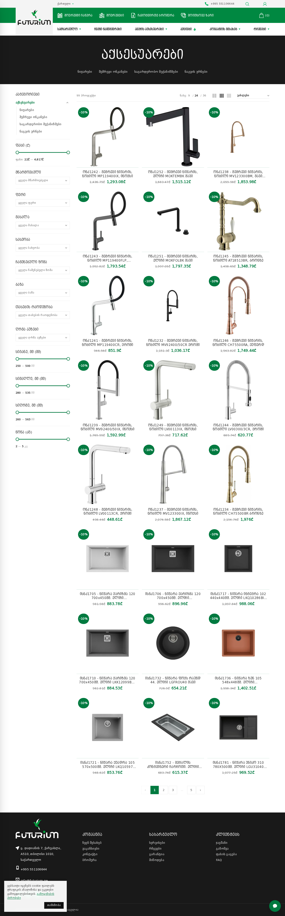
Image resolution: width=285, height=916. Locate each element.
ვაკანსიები (90, 848)
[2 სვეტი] (214, 95)
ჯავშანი (222, 842)
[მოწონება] (136, 122)
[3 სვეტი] (221, 95)
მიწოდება (156, 860)
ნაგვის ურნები (196, 72)
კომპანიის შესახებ (223, 29)
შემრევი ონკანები (113, 72)
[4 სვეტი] (229, 95)
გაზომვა (222, 848)
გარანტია (156, 854)
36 (204, 95)
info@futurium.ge (34, 880)
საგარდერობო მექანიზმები (156, 72)
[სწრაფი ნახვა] (136, 112)
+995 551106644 (34, 869)
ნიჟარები (85, 72)
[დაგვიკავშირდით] (275, 906)
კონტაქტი (89, 854)
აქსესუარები (25, 102)
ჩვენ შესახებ (92, 842)
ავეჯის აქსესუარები (149, 29)
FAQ (219, 860)
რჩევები (260, 29)
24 (196, 95)
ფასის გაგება (226, 854)
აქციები (186, 29)
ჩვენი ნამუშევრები (108, 29)
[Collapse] (67, 102)
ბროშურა (89, 860)
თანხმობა (54, 905)
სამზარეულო (67, 29)
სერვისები (157, 842)
